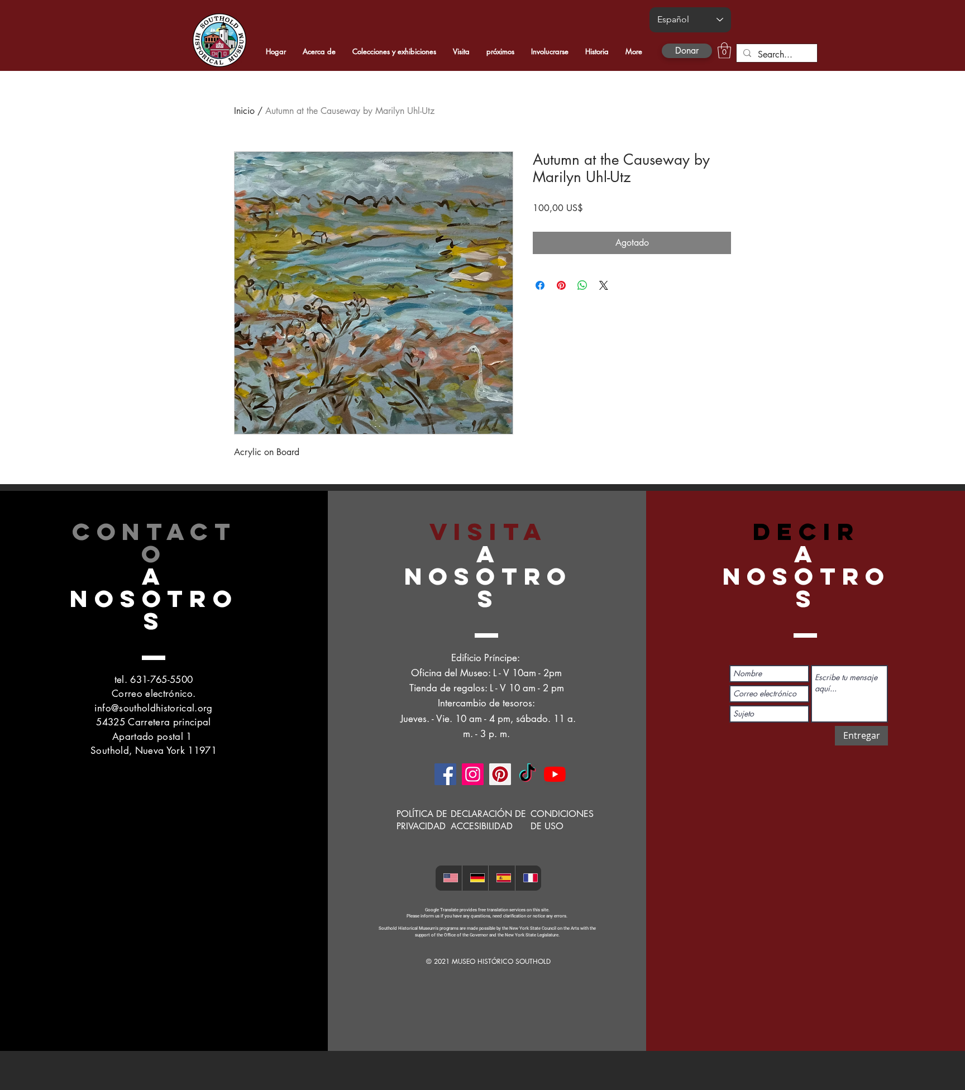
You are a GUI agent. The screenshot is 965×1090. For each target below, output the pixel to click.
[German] (475, 878)
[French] (528, 878)
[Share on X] (603, 285)
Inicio (244, 111)
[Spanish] (501, 878)
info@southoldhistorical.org (153, 708)
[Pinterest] (500, 774)
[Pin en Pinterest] (561, 285)
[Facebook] (445, 774)
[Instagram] (473, 774)
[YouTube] (555, 774)
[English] (449, 878)
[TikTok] (527, 774)
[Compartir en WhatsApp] (582, 285)
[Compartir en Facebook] (540, 285)
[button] (724, 50)
